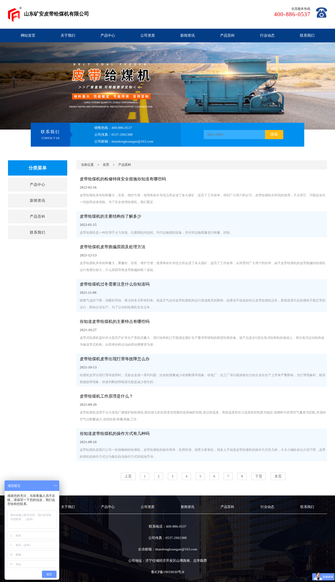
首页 (106, 164)
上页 (128, 476)
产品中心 (107, 35)
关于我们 (68, 35)
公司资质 (147, 35)
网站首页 (28, 35)
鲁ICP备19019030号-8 (167, 572)
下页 (258, 476)
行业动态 (267, 35)
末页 (278, 476)
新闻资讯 (187, 35)
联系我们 (307, 35)
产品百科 (227, 35)
